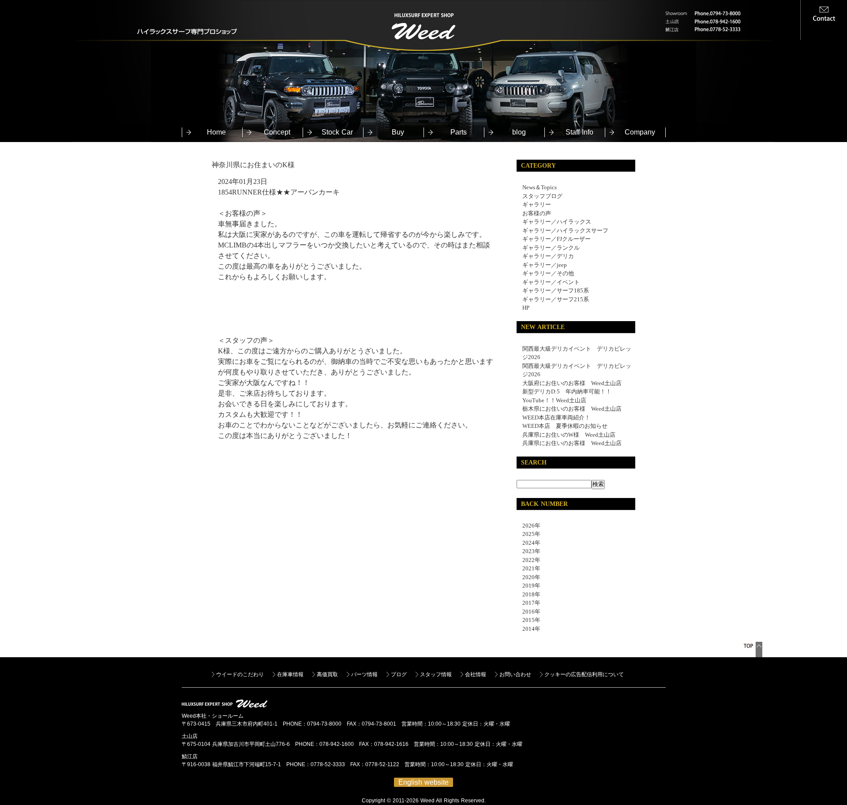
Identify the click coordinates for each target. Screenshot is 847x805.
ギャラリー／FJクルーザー (556, 239)
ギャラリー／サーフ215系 (555, 299)
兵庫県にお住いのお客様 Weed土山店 (572, 443)
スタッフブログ (542, 196)
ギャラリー (536, 204)
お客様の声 (536, 213)
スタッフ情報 (436, 674)
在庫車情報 (290, 674)
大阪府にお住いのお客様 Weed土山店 (572, 383)
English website (423, 782)
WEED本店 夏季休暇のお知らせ (564, 426)
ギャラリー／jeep (544, 265)
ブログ (399, 674)
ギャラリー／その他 (548, 273)
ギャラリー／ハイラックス (556, 221)
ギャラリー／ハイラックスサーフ (565, 230)
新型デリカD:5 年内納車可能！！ (566, 391)
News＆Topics (539, 187)
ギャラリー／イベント (551, 282)
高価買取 (327, 674)
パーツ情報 (364, 674)
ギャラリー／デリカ (548, 256)
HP (525, 307)
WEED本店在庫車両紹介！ (556, 417)
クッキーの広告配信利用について (584, 674)
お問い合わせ (515, 674)
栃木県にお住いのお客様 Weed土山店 (572, 408)
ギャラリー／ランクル (551, 247)
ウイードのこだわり (240, 674)
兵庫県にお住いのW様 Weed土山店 (568, 434)
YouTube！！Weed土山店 (554, 400)
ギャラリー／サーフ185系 (555, 290)
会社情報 (475, 674)
